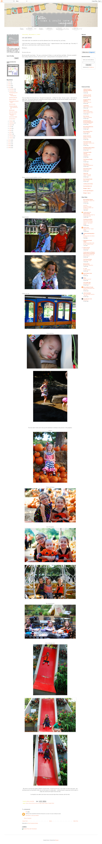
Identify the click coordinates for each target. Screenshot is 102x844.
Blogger (56, 840)
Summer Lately (86, 127)
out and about (12, 118)
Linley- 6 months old (87, 102)
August (11, 124)
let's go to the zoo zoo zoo (34, 803)
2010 (9, 143)
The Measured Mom (87, 219)
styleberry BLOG (87, 95)
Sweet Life (85, 173)
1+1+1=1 (85, 205)
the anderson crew (87, 298)
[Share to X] (42, 801)
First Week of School (87, 123)
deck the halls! (12, 104)
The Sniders (86, 164)
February (11, 135)
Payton (46, 803)
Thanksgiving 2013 (13, 92)
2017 (9, 82)
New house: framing (87, 260)
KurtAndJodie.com (87, 186)
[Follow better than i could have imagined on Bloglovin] (88, 53)
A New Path (85, 91)
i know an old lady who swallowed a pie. (13, 107)
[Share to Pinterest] (45, 801)
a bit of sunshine (87, 293)
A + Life (85, 268)
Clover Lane (86, 227)
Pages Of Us (86, 110)
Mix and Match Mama (88, 199)
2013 (9, 87)
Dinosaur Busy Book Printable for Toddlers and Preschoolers (88, 207)
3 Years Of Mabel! (86, 269)
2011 (9, 142)
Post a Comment (27, 818)
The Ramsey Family (87, 159)
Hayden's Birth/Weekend (88, 165)
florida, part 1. (86, 300)
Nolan (40, 803)
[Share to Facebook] (44, 801)
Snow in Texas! (86, 180)
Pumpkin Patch (51, 803)
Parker (43, 803)
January (11, 137)
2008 (9, 147)
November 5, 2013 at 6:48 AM (32, 815)
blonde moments (87, 136)
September (11, 123)
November (11, 91)
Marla (28, 801)
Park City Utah (86, 248)
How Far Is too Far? (87, 279)
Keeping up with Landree (89, 147)
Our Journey (86, 116)
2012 (9, 140)
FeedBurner (91, 67)
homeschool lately (13, 116)
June (10, 128)
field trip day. (12, 110)
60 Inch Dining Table (87, 96)
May (10, 130)
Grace (27, 803)
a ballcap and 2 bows (88, 183)
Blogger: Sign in (87, 188)
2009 (9, 145)
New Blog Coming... (87, 283)
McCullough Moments (88, 126)
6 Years (84, 160)
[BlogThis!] (41, 801)
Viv (26, 811)
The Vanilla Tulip (87, 282)
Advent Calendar (86, 132)
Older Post (75, 821)
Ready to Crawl (86, 169)
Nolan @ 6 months (13, 112)
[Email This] (39, 801)
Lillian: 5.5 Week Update (88, 106)
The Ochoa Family (87, 168)
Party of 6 (85, 274)
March (10, 134)
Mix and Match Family (88, 287)
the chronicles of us (87, 131)
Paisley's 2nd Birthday (87, 117)
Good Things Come (87, 273)
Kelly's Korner (86, 247)
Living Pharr (86, 105)
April (10, 132)
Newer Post (24, 821)
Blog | (84, 278)
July (10, 126)
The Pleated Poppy (87, 259)
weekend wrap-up (13, 97)
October (11, 121)
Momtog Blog (86, 264)
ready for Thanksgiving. (12, 95)
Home (50, 821)
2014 (9, 85)
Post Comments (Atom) (33, 823)
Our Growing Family (87, 179)
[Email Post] (37, 801)
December (11, 89)
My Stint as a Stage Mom (88, 265)
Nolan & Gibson (12, 99)
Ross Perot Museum (87, 148)
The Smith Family (87, 141)
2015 (9, 83)
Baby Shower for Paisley (12, 114)
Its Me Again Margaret (88, 190)
